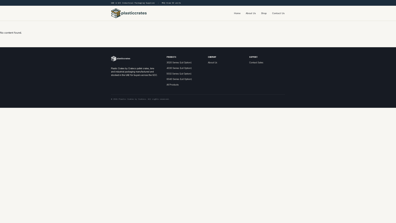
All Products (173, 84)
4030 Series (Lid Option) (179, 68)
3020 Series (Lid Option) (179, 62)
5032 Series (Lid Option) (179, 73)
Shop (264, 13)
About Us (251, 13)
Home (237, 13)
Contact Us (278, 13)
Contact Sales (256, 62)
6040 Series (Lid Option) (179, 79)
